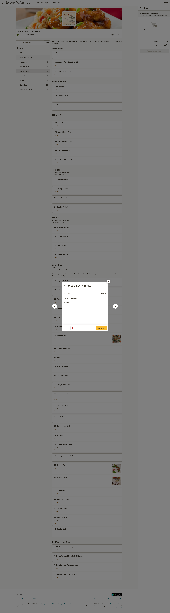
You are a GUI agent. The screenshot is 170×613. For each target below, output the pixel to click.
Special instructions (70, 299)
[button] (54, 308)
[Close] (108, 281)
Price (68, 293)
